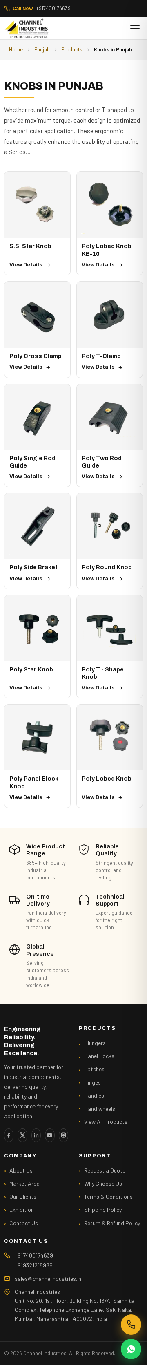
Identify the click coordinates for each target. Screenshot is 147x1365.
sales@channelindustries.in (48, 1278)
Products (71, 49)
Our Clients (22, 1196)
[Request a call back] (131, 1324)
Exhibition (21, 1209)
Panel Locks (99, 1055)
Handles (94, 1095)
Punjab (42, 49)
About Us (21, 1170)
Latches (94, 1068)
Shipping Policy (103, 1209)
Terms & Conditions (108, 1196)
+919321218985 (34, 1265)
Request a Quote (104, 1170)
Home (16, 49)
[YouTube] (49, 1135)
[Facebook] (8, 1135)
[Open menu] (135, 28)
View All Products (105, 1121)
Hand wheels (99, 1108)
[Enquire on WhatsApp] (131, 1349)
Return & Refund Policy (112, 1223)
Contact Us (23, 1223)
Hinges (92, 1082)
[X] (22, 1135)
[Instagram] (63, 1135)
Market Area (24, 1183)
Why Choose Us (103, 1183)
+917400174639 (42, 8)
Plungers (95, 1042)
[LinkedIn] (36, 1135)
